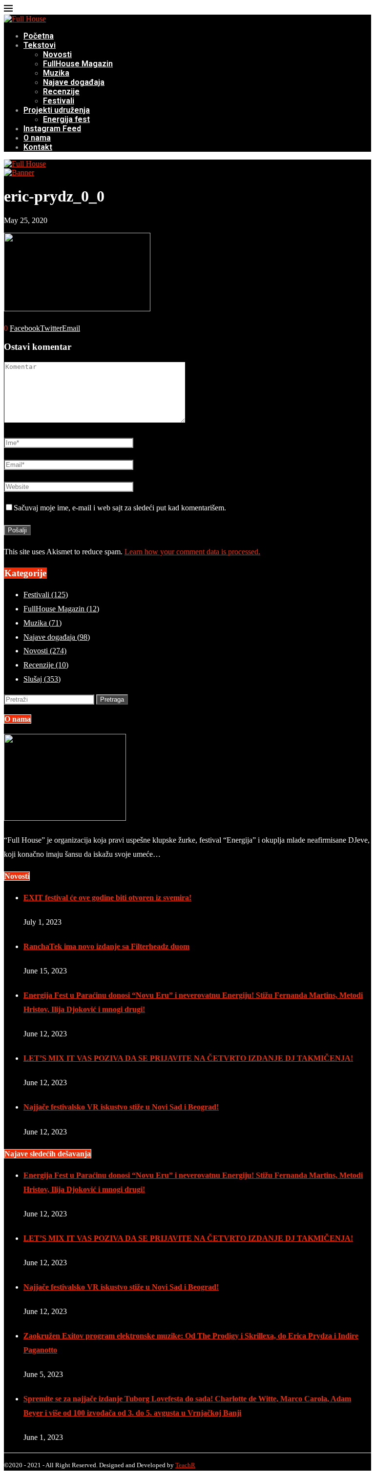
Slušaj (42, 679)
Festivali (58, 100)
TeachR (185, 1465)
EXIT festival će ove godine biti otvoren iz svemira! (107, 897)
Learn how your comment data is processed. (192, 551)
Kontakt (37, 147)
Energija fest (66, 119)
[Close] (8, 10)
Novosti (57, 54)
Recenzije (61, 91)
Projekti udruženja (56, 110)
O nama (37, 137)
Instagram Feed (52, 128)
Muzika (56, 73)
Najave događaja (73, 82)
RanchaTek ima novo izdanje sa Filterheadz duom (106, 946)
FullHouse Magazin (78, 63)
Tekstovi (39, 45)
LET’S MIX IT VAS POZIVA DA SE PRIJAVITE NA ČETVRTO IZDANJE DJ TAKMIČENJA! (188, 1058)
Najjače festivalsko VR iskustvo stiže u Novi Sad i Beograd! (121, 1107)
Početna (38, 35)
